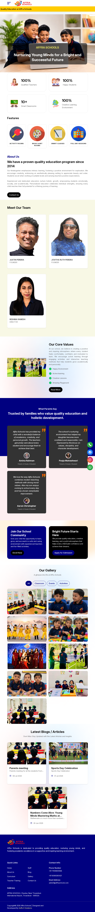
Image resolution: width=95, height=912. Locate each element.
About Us (10, 872)
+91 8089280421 (55, 876)
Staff (29, 868)
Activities (64, 583)
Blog (29, 872)
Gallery (30, 876)
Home (9, 868)
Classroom (39, 583)
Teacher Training (13, 881)
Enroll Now (17, 553)
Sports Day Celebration (64, 768)
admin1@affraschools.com (58, 883)
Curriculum (11, 876)
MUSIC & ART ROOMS (37, 144)
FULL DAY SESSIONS (78, 143)
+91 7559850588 (55, 871)
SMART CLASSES (57, 143)
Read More (55, 390)
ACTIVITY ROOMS (17, 143)
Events (52, 583)
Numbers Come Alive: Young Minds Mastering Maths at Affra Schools (46, 815)
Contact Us (14, 195)
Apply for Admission (63, 553)
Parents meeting (19, 768)
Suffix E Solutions (25, 908)
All (28, 583)
